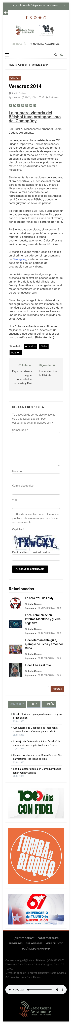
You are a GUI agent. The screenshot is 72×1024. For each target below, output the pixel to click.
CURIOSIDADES (34, 943)
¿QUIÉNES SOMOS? (24, 938)
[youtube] (40, 18)
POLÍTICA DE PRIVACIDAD (36, 948)
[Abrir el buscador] (55, 54)
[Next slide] (64, 5)
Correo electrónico (22, 485)
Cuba (44, 346)
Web (14, 499)
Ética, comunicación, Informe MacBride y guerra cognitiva (43, 619)
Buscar (57, 689)
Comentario (20, 430)
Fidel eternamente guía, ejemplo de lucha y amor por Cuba (44, 644)
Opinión (15, 78)
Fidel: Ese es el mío (38, 665)
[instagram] (35, 18)
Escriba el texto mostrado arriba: (31, 552)
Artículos (30, 346)
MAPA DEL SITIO (54, 943)
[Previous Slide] (59, 5)
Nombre (17, 471)
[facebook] (26, 18)
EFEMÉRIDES (16, 943)
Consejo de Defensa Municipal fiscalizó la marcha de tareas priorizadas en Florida (34, 6)
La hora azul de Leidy (39, 598)
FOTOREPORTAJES (48, 938)
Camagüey (19, 259)
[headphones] (45, 18)
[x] (30, 18)
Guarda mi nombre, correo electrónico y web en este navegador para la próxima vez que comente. (35, 518)
